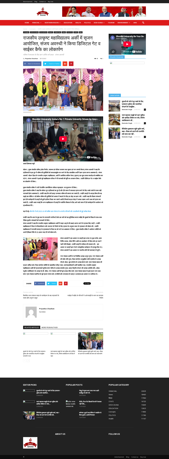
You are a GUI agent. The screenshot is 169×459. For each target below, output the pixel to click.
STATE (75, 32)
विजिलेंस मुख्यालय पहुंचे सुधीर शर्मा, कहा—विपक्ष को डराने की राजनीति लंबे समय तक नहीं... (133, 131)
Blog (35, 1)
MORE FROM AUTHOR (50, 327)
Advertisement (27, 1)
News (63, 32)
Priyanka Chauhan (31, 58)
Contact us (42, 1)
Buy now (50, 1)
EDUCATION (68, 23)
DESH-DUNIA (98, 23)
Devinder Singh (127, 109)
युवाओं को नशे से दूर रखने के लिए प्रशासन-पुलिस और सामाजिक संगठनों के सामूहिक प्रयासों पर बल (34, 354)
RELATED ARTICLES (31, 327)
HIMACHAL (36, 23)
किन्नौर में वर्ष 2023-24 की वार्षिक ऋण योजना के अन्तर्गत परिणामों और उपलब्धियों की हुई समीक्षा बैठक (60, 211)
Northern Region (52, 23)
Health (78, 23)
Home (27, 23)
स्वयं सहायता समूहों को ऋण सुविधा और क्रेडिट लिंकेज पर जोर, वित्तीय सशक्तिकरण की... (133, 117)
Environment (123, 23)
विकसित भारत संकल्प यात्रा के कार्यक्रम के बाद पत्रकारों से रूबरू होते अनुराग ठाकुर (41, 296)
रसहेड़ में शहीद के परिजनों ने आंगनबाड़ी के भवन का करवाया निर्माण (85, 296)
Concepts (26, 32)
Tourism (111, 23)
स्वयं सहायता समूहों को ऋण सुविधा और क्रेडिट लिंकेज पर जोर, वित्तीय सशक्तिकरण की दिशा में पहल (63, 354)
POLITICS (87, 23)
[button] (143, 22)
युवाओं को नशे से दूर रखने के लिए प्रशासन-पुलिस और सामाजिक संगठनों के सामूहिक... (132, 104)
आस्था (135, 23)
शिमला (80, 32)
